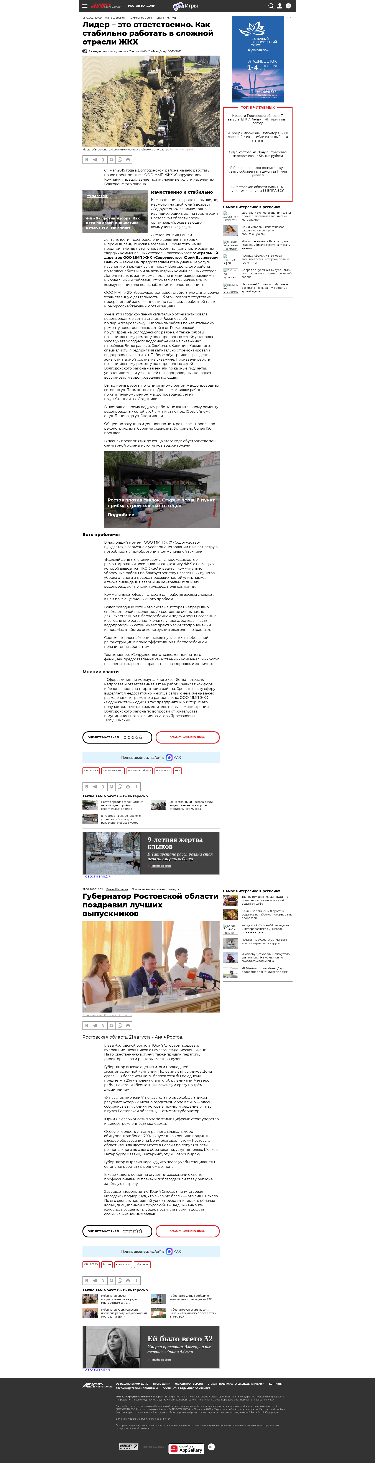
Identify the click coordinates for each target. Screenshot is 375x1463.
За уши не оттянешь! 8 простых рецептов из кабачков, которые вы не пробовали (267, 914)
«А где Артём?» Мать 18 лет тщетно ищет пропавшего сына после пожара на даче (265, 929)
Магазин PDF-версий (189, 1383)
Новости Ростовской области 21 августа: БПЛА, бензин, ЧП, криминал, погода (258, 119)
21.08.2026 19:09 (92, 889)
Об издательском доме (132, 1383)
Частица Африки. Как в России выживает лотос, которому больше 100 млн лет (265, 259)
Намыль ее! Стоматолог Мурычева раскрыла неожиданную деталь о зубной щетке (265, 288)
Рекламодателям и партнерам (137, 1388)
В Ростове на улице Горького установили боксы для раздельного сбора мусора (121, 819)
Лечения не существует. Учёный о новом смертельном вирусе (264, 941)
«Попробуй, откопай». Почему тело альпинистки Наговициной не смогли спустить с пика (266, 957)
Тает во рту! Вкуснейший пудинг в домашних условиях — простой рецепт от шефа (265, 900)
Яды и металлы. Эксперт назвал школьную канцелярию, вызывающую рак (263, 230)
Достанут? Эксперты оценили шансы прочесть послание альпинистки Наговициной (267, 216)
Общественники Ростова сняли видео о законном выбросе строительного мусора (191, 805)
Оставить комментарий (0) (188, 737)
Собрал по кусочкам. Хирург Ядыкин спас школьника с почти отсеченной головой (267, 273)
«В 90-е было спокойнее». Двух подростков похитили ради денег (265, 970)
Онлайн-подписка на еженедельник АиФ (236, 1383)
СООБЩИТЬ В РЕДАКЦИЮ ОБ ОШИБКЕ (186, 1388)
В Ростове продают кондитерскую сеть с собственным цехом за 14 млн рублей (258, 171)
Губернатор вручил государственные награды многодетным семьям (119, 1299)
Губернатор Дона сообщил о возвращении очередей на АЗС (191, 1297)
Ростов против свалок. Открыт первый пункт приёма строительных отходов (161, 502)
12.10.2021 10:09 (92, 17)
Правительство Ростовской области (107, 1015)
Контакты (275, 1383)
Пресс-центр (161, 1383)
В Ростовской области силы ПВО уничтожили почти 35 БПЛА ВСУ (258, 189)
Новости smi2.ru (96, 876)
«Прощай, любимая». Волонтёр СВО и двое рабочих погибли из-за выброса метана (258, 136)
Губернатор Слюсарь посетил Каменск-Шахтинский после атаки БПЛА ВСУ (193, 1313)
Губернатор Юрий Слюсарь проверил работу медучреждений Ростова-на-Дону (124, 1313)
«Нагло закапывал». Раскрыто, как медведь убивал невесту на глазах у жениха (266, 245)
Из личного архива (182, 149)
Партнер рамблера (153, 1446)
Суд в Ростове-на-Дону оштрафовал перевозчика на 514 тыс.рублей (258, 154)
